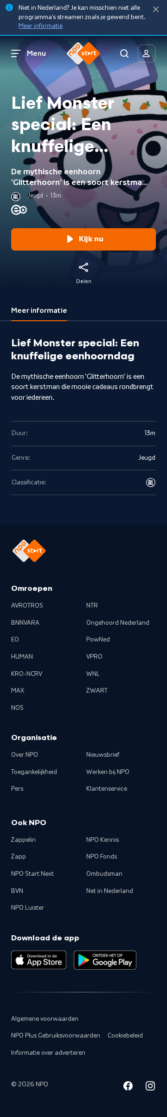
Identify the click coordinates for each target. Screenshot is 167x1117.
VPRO (94, 657)
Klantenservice (106, 789)
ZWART (97, 690)
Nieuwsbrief (102, 755)
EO (15, 639)
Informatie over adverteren (48, 1053)
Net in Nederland (109, 891)
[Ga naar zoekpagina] (124, 53)
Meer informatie (41, 26)
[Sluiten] (155, 9)
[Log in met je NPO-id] (146, 53)
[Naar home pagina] (83, 53)
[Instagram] (150, 1087)
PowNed (98, 639)
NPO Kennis (102, 840)
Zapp (18, 856)
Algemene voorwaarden (44, 1019)
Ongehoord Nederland (117, 623)
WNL (93, 674)
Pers (17, 789)
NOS (17, 708)
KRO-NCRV (26, 674)
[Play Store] (105, 960)
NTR (92, 605)
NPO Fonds (101, 856)
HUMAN (22, 657)
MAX (17, 690)
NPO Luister (27, 908)
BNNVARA (25, 623)
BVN (17, 891)
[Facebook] (128, 1087)
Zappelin (23, 840)
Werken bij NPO (107, 772)
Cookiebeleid (125, 1035)
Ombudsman (104, 874)
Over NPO (24, 755)
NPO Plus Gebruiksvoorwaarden (55, 1035)
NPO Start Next (32, 874)
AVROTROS (27, 605)
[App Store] (38, 960)
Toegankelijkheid (34, 772)
